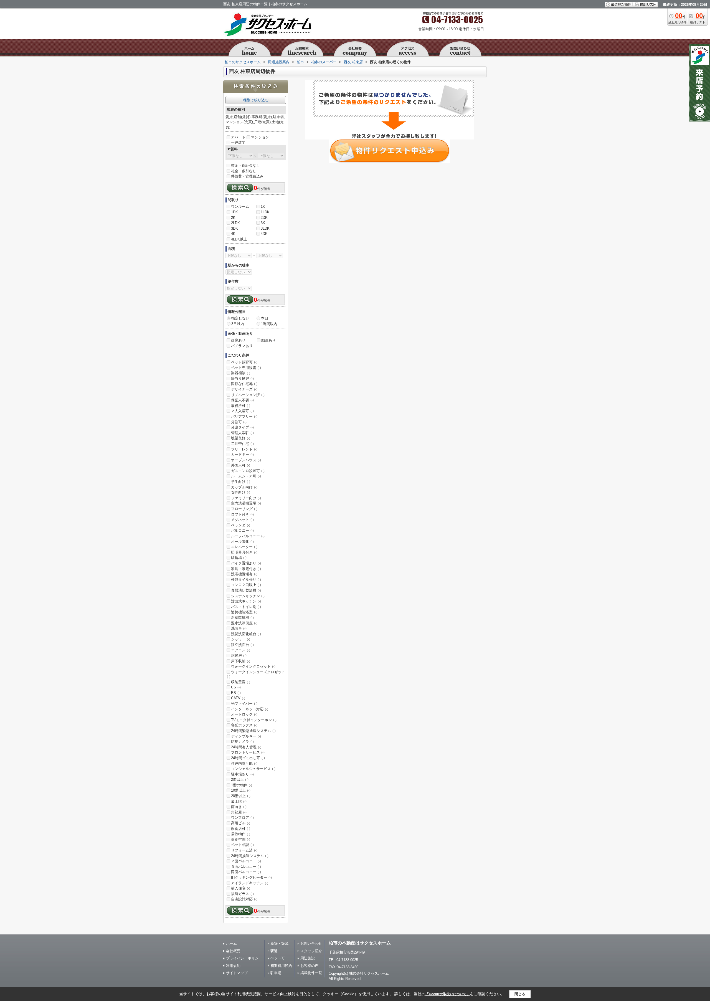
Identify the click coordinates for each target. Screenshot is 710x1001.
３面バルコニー (246, 867)
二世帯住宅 (242, 444)
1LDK (265, 212)
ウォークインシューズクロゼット (256, 674)
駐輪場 (239, 558)
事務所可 (240, 406)
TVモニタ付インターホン (254, 720)
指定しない (240, 318)
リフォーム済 (244, 850)
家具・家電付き (246, 569)
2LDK (235, 223)
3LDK (265, 228)
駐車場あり (242, 774)
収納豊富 (240, 682)
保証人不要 (242, 400)
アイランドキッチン (249, 883)
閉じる (519, 994)
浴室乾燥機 (242, 617)
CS (236, 687)
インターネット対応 (249, 709)
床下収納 (240, 661)
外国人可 (240, 465)
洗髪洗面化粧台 (246, 634)
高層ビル (240, 823)
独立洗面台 (242, 645)
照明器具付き (244, 552)
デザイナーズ (244, 389)
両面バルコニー (246, 872)
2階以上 (239, 779)
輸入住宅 (240, 888)
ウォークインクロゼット (253, 666)
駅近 (274, 951)
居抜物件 (240, 834)
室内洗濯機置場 (246, 503)
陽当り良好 (242, 378)
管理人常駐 (242, 433)
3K (263, 223)
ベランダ (240, 525)
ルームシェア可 (246, 476)
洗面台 (239, 628)
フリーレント (244, 449)
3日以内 (237, 324)
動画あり (268, 340)
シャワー (240, 639)
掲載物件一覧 (311, 973)
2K (233, 218)
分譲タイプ (242, 427)
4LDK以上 (239, 239)
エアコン (240, 650)
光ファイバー (244, 703)
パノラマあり (242, 346)
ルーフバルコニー (248, 536)
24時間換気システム (249, 856)
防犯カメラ (242, 741)
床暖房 (239, 655)
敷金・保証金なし (245, 165)
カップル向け (244, 487)
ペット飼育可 (244, 362)
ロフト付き (242, 514)
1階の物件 (241, 785)
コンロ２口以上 (246, 585)
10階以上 (240, 790)
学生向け (240, 482)
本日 (264, 318)
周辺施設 (307, 958)
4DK (264, 234)
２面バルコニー (246, 861)
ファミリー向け (246, 498)
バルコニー (242, 530)
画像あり (238, 340)
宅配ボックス (244, 725)
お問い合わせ (311, 943)
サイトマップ (237, 973)
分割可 (239, 422)
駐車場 (275, 973)
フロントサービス (248, 752)
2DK (264, 218)
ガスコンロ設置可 (248, 471)
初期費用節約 (281, 966)
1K (263, 206)
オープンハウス (246, 460)
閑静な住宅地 (244, 384)
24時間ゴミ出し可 (248, 758)
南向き (239, 807)
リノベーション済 (248, 395)
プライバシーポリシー (244, 958)
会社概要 (233, 951)
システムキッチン (248, 596)
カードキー (242, 454)
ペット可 (277, 958)
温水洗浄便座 (244, 623)
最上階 (239, 801)
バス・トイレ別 (246, 607)
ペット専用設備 (246, 368)
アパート (238, 137)
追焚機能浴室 (244, 612)
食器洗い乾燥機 (246, 590)
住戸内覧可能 (244, 763)
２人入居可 (242, 411)
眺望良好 (240, 438)
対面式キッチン (246, 601)
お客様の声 (309, 966)
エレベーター (244, 547)
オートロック (244, 714)
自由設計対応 (244, 899)
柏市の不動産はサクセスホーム (360, 943)
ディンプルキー (246, 736)
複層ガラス (242, 894)
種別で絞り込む (255, 100)
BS (236, 693)
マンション (260, 137)
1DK (234, 212)
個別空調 (240, 839)
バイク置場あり (246, 563)
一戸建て (238, 142)
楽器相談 (240, 373)
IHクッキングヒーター (251, 877)
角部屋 (239, 812)
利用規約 (233, 966)
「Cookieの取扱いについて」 (447, 994)
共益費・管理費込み (247, 176)
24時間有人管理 (246, 747)
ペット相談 (242, 845)
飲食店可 (240, 829)
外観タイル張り (246, 579)
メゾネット (242, 520)
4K (233, 234)
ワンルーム (240, 206)
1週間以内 (269, 324)
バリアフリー (244, 416)
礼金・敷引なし (243, 171)
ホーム (231, 943)
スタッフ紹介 (311, 951)
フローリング (244, 509)
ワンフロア (242, 817)
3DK (234, 228)
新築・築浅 (279, 943)
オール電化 (242, 541)
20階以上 (240, 796)
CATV (238, 698)
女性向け (240, 492)
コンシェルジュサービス (253, 769)
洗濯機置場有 (244, 574)
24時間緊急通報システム (253, 731)
